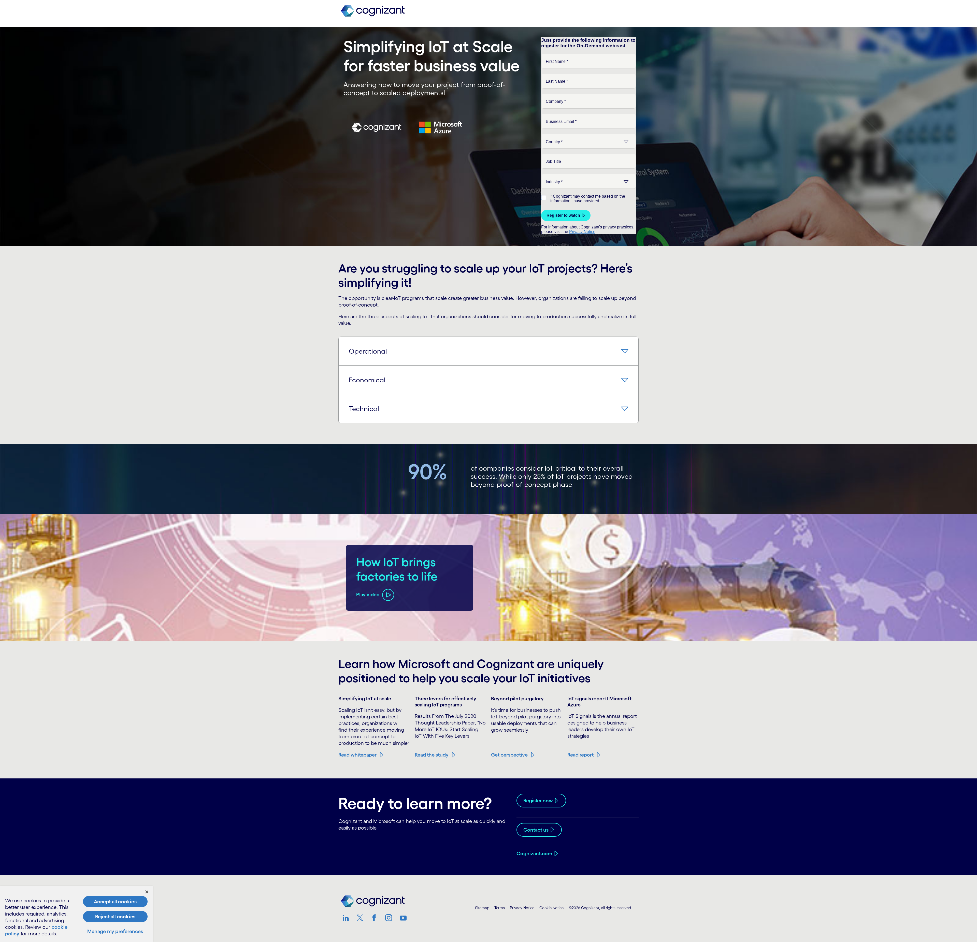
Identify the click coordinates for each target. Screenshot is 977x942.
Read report (580, 755)
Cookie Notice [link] (551, 908)
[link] (373, 11)
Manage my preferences (115, 931)
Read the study (432, 755)
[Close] (146, 891)
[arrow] (624, 351)
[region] (76, 914)
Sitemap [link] (482, 908)
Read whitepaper (357, 755)
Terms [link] (499, 908)
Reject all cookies (115, 916)
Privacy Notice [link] (522, 908)
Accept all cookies (115, 901)
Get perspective (509, 755)
